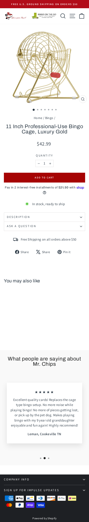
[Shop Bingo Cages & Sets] (44, 16)
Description (18, 217)
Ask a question (21, 226)
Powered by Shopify (44, 518)
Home (38, 118)
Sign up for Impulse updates (31, 490)
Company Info (16, 479)
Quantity (44, 155)
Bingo (49, 118)
